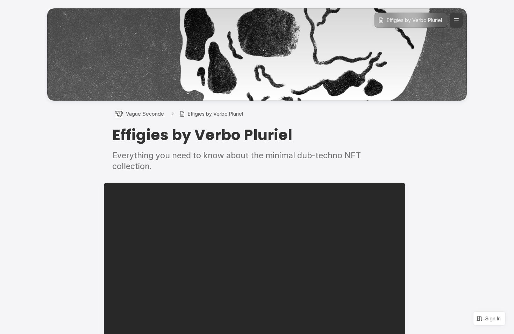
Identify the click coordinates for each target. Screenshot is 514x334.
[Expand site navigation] (456, 20)
